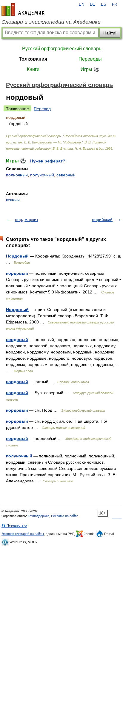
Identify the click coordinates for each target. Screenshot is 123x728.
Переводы (90, 58)
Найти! (109, 33)
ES (103, 4)
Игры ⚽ (90, 69)
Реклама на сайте (64, 516)
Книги (33, 69)
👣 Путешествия (14, 525)
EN (81, 4)
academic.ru (22, 9)
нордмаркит (26, 219)
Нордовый (17, 256)
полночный (17, 175)
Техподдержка (38, 516)
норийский (102, 219)
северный (66, 175)
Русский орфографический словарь (61, 48)
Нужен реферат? (47, 161)
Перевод (42, 108)
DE (92, 4)
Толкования (33, 58)
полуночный (42, 175)
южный (13, 200)
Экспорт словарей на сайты (22, 534)
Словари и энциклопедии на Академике (51, 22)
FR (114, 4)
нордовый (17, 273)
